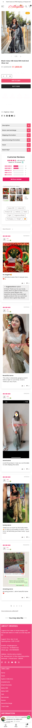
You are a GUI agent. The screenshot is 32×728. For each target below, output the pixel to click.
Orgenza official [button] (19, 215)
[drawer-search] (26, 6)
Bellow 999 (4, 688)
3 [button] (16, 606)
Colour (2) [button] (21, 208)
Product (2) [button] (8, 212)
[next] (21, 56)
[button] (8, 166)
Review (3, 700)
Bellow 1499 (4, 691)
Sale (2, 694)
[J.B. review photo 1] (16, 343)
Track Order (5, 706)
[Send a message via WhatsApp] (28, 717)
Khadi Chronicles (6, 685)
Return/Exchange (6, 703)
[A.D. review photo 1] (16, 429)
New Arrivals (5, 697)
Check (27, 109)
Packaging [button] (10, 219)
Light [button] (9, 215)
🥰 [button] (25, 219)
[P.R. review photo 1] (16, 569)
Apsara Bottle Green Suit (14, 725)
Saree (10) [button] (11, 208)
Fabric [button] (25, 212)
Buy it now (16, 86)
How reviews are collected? (9, 611)
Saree (3, 676)
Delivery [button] (18, 212)
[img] (6, 236)
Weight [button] (19, 219)
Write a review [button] (16, 179)
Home (3, 673)
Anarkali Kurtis (5, 682)
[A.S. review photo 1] (16, 257)
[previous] (11, 56)
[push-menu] (2, 6)
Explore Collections (7, 679)
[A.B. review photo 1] (16, 503)
